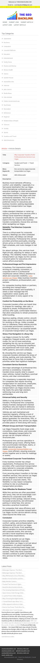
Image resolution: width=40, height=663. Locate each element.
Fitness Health (8, 70)
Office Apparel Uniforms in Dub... (12, 604)
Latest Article (20, 25)
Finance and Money (10, 66)
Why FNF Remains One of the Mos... (13, 576)
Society (6, 128)
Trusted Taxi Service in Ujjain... (12, 584)
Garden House (8, 78)
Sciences (6, 125)
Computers (7, 46)
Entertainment (8, 58)
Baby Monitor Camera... (9, 581)
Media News (8, 93)
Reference (7, 113)
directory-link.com (23, 649)
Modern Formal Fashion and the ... (13, 579)
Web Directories (9, 140)
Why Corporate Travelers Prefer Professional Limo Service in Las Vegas (24, 157)
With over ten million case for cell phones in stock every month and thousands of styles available (20, 623)
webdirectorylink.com (23, 651)
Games (6, 74)
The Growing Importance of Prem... (13, 590)
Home (5, 22)
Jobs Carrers (8, 89)
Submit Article (27, 22)
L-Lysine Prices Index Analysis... (12, 596)
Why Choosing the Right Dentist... (13, 598)
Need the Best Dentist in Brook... (12, 587)
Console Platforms (10, 50)
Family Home (8, 62)
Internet (6, 85)
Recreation (7, 109)
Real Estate (7, 105)
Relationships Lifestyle (11, 121)
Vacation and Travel (10, 136)
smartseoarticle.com (8, 651)
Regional (6, 117)
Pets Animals (8, 97)
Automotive (7, 39)
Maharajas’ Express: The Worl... (12, 570)
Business (7, 42)
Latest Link (7, 25)
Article (4, 148)
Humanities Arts (9, 82)
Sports (6, 132)
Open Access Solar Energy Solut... (13, 593)
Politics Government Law (12, 101)
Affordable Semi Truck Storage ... (13, 610)
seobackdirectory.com (9, 653)
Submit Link (14, 22)
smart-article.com (7, 655)
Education (7, 54)
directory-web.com (10, 7)
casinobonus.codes (8, 637)
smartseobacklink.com (25, 7)
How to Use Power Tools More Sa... (13, 607)
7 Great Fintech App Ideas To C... (12, 601)
